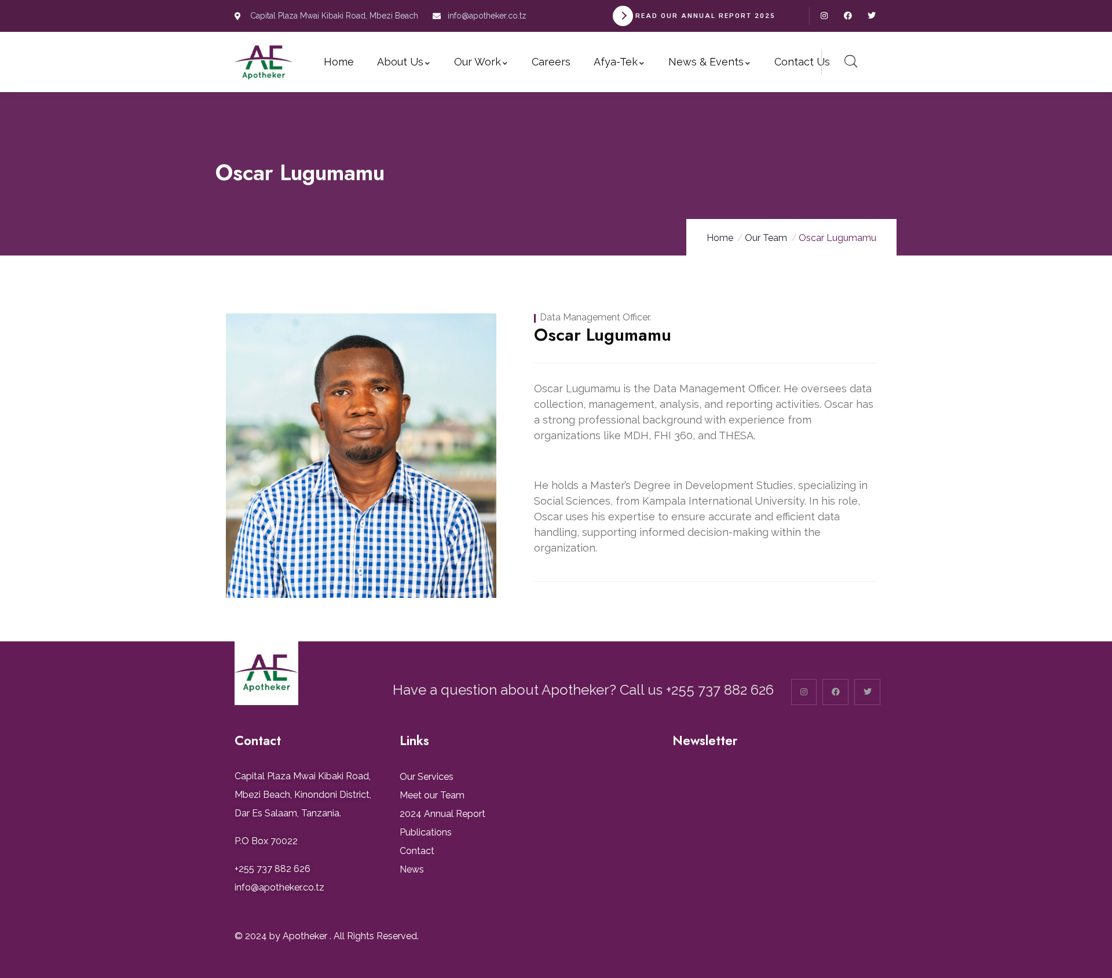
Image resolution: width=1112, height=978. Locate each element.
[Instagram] (824, 16)
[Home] (263, 63)
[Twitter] (871, 16)
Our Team (766, 237)
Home (720, 237)
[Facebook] (848, 16)
